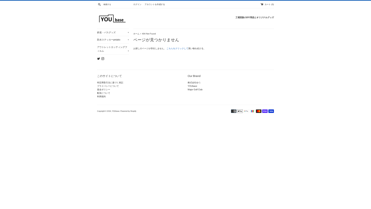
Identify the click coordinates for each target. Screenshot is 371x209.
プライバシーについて (108, 86)
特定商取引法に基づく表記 (110, 82)
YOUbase (192, 86)
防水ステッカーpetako (113, 39)
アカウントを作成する (155, 4)
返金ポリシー (103, 89)
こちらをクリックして (177, 48)
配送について (103, 93)
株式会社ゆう (194, 82)
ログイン (137, 4)
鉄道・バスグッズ (113, 32)
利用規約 (101, 96)
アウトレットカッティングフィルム (113, 49)
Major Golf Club (195, 89)
